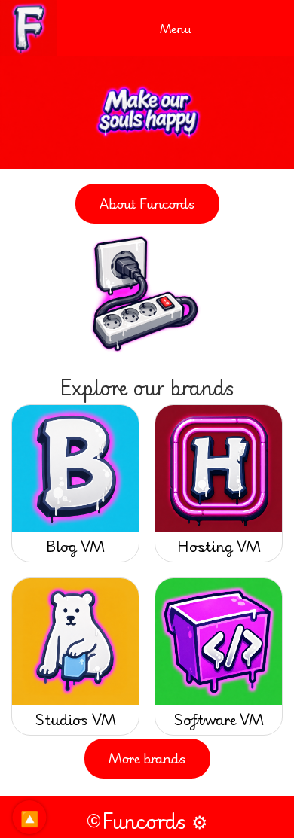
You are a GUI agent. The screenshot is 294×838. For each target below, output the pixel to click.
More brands (147, 758)
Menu (175, 28)
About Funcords (147, 203)
